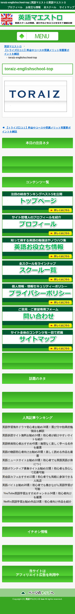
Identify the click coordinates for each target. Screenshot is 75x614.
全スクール (50, 7)
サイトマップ (66, 7)
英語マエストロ (13, 46)
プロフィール (15, 7)
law (42, 599)
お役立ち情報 (33, 7)
